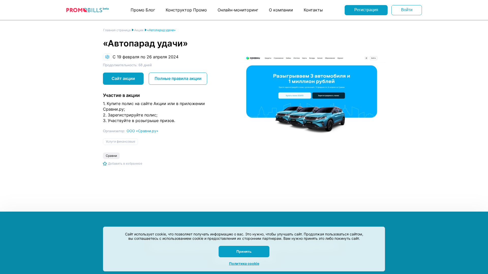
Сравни (111, 156)
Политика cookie (244, 263)
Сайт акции (123, 78)
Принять (244, 251)
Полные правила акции (178, 78)
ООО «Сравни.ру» (142, 131)
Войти (407, 10)
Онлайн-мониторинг (238, 9)
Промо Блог (143, 9)
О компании (281, 9)
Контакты (313, 9)
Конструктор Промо (186, 9)
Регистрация (366, 10)
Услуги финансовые (120, 141)
